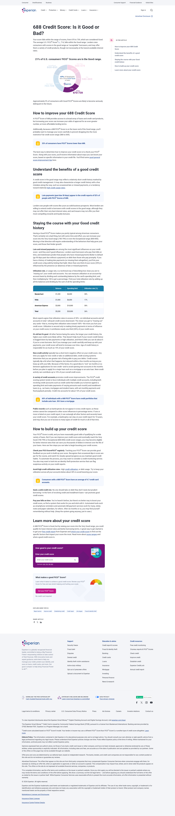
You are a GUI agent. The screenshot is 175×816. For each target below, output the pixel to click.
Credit (43, 10)
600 (44, 564)
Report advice (37, 611)
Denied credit (72, 657)
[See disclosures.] (59, 42)
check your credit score (80, 532)
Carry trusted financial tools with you (39, 699)
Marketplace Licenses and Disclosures (35, 794)
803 (52, 564)
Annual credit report (137, 670)
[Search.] (151, 10)
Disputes (70, 653)
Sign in (143, 10)
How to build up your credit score (127, 66)
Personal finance (108, 678)
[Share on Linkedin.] (41, 622)
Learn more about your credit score (127, 70)
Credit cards (106, 657)
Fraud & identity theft (90, 611)
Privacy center (50, 711)
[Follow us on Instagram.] (146, 702)
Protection (52, 10)
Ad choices (106, 711)
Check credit (134, 653)
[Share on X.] (37, 622)
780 (49, 564)
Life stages (79, 611)
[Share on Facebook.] (34, 622)
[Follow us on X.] (141, 702)
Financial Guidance (136, 2)
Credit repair (70, 611)
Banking (105, 653)
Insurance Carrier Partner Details (33, 803)
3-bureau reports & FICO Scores (141, 649)
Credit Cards (73, 10)
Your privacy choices (107, 699)
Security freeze (72, 645)
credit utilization (71, 469)
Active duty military (74, 665)
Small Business (37, 2)
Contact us (149, 711)
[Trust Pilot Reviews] (144, 697)
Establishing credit (59, 611)
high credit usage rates (56, 188)
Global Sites (149, 2)
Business (49, 2)
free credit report (48, 532)
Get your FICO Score (46, 591)
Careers (118, 711)
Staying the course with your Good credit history (127, 61)
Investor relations (133, 711)
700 (47, 564)
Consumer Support (120, 2)
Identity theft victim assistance (78, 661)
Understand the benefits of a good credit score (127, 54)
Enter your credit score (44, 554)
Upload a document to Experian (78, 674)
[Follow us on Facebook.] (136, 702)
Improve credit (48, 611)
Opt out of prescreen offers (76, 670)
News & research (108, 682)
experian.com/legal (118, 720)
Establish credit (135, 661)
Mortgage (105, 670)
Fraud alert (71, 649)
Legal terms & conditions (31, 711)
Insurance (93, 10)
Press (94, 711)
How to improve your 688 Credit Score (126, 48)
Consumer (25, 2)
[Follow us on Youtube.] (151, 702)
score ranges (91, 534)
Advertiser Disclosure (142, 16)
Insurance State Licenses (31, 799)
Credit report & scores (109, 645)
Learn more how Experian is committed (76, 699)
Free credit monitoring (138, 645)
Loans (83, 10)
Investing (105, 674)
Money (62, 10)
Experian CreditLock (137, 665)
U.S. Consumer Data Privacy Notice (73, 711)
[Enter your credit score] (75, 560)
